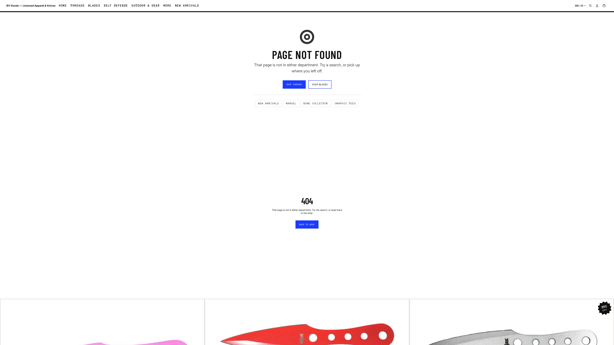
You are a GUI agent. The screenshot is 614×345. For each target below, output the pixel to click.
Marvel (291, 103)
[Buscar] (590, 5)
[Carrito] (604, 5)
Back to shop (307, 224)
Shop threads (294, 84)
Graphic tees (345, 103)
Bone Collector (315, 103)
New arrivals (268, 103)
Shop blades (320, 84)
